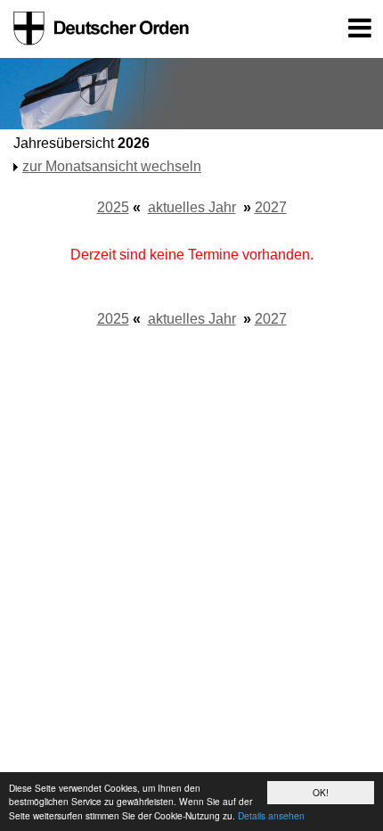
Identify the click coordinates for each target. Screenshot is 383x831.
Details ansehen (271, 815)
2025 (113, 207)
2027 (271, 207)
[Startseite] (98, 28)
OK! (321, 792)
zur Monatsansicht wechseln (111, 166)
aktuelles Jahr (192, 207)
